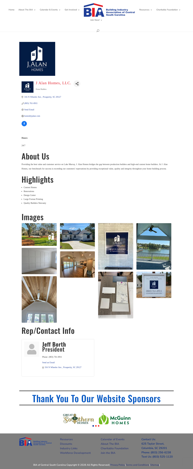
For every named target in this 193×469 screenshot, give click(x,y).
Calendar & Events (49, 10)
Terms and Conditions (137, 465)
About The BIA (25, 10)
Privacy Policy (117, 465)
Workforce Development (75, 453)
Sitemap (154, 465)
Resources (144, 10)
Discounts (66, 444)
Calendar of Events (113, 439)
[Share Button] (77, 83)
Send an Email (48, 362)
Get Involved (71, 10)
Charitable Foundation (167, 10)
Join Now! (95, 20)
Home (11, 10)
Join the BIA (108, 453)
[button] (93, 426)
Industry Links (69, 448)
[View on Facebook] (24, 125)
